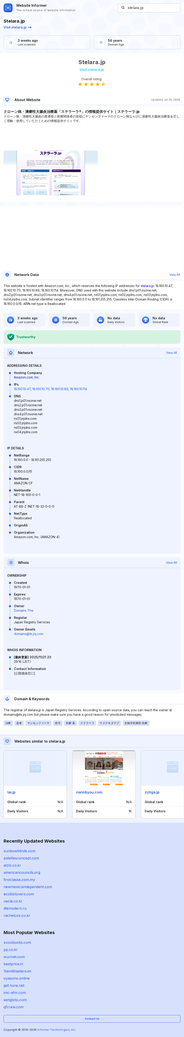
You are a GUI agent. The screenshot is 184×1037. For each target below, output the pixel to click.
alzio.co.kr (12, 865)
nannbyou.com (89, 792)
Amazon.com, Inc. (26, 377)
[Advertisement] (92, 137)
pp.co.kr (11, 949)
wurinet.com (14, 956)
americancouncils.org (22, 872)
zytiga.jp (152, 792)
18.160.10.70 (40, 389)
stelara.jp (147, 286)
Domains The (23, 610)
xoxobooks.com (17, 942)
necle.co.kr (13, 901)
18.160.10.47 (22, 389)
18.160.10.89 (59, 389)
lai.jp (11, 792)
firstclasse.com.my (19, 879)
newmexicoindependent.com (28, 887)
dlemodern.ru (15, 908)
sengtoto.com (15, 1000)
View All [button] (174, 274)
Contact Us (92, 1018)
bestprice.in (13, 964)
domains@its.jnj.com (28, 634)
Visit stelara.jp (15, 27)
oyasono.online (17, 978)
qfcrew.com (14, 1007)
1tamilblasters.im (17, 971)
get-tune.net (14, 985)
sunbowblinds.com (19, 851)
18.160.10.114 (78, 389)
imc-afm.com (15, 992)
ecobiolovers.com (19, 894)
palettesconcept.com (21, 858)
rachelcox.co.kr (17, 915)
